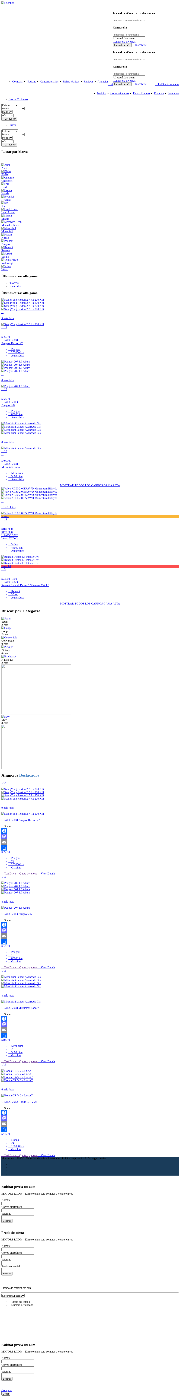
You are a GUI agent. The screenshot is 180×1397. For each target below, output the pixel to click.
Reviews (88, 81)
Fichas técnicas (71, 81)
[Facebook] (90, 831)
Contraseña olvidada (124, 41)
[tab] (13, 282)
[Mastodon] (90, 836)
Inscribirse (141, 44)
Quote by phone (28, 873)
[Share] (90, 848)
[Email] (90, 842)
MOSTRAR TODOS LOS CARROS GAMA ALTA (90, 485)
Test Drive (10, 873)
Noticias (31, 81)
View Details (47, 873)
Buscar (10, 118)
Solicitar (7, 1221)
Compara (17, 81)
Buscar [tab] (12, 124)
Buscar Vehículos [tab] (18, 99)
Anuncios (103, 81)
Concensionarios (49, 81)
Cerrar (6, 1393)
